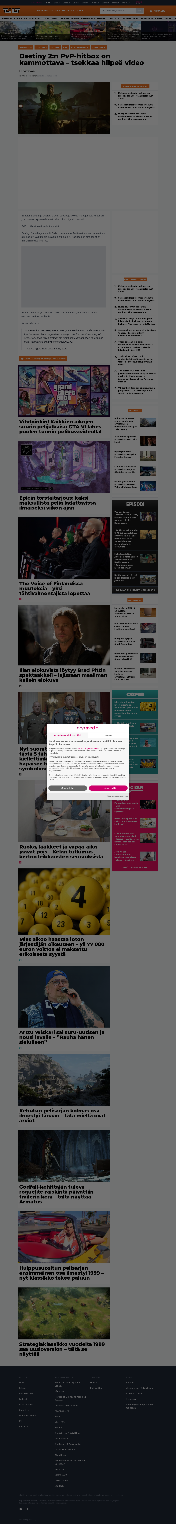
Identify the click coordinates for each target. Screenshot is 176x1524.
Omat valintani (67, 788)
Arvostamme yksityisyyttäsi (67, 735)
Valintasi (108, 735)
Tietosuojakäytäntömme (117, 796)
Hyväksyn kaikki (108, 788)
